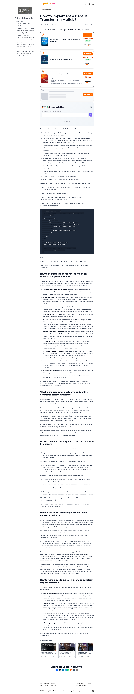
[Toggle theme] (91, 107)
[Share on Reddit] (71, 670)
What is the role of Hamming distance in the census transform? (26, 47)
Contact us (88, 691)
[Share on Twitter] (60, 670)
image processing (60, 524)
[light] (93, 4)
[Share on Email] (77, 670)
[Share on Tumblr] (74, 670)
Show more (19, 21)
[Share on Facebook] (57, 670)
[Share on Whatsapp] (68, 670)
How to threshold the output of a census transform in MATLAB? (26, 40)
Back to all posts (46, 9)
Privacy (70, 691)
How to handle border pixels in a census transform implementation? (25, 54)
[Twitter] (93, 691)
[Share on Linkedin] (63, 670)
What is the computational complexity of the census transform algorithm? (25, 33)
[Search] (89, 4)
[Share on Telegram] (65, 670)
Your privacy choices (78, 691)
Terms (65, 691)
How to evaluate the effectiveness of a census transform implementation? (25, 26)
